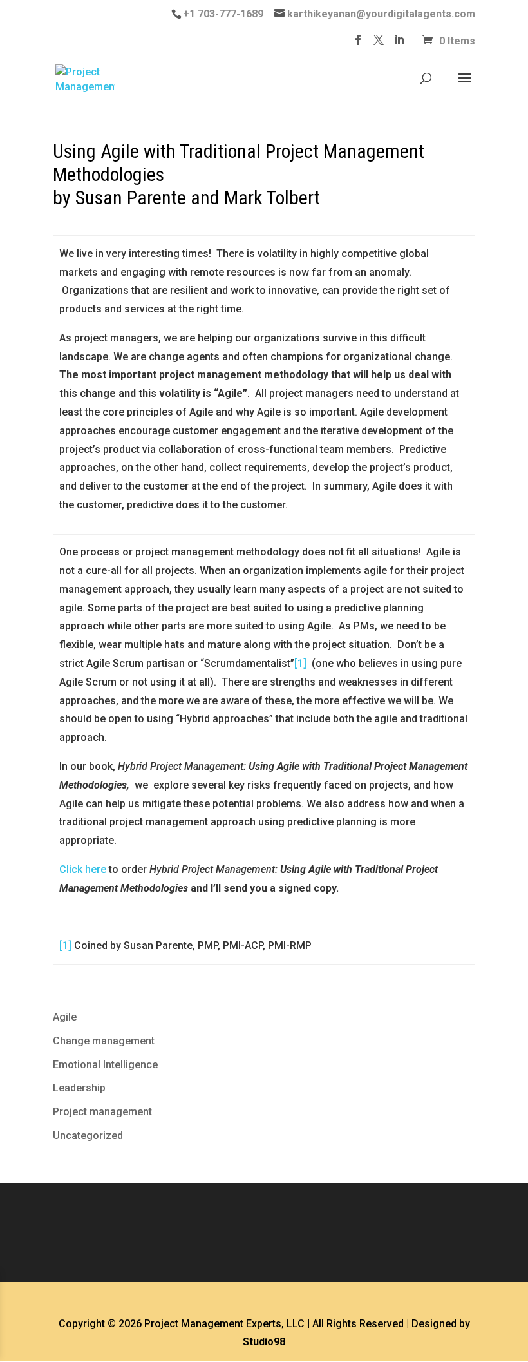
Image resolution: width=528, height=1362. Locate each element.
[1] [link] (300, 663)
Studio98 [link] (264, 1342)
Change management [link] (104, 1041)
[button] (358, 44)
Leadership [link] (79, 1088)
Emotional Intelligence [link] (105, 1065)
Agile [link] (65, 1017)
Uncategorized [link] (88, 1135)
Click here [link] (82, 869)
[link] (221, 14)
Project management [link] (102, 1112)
